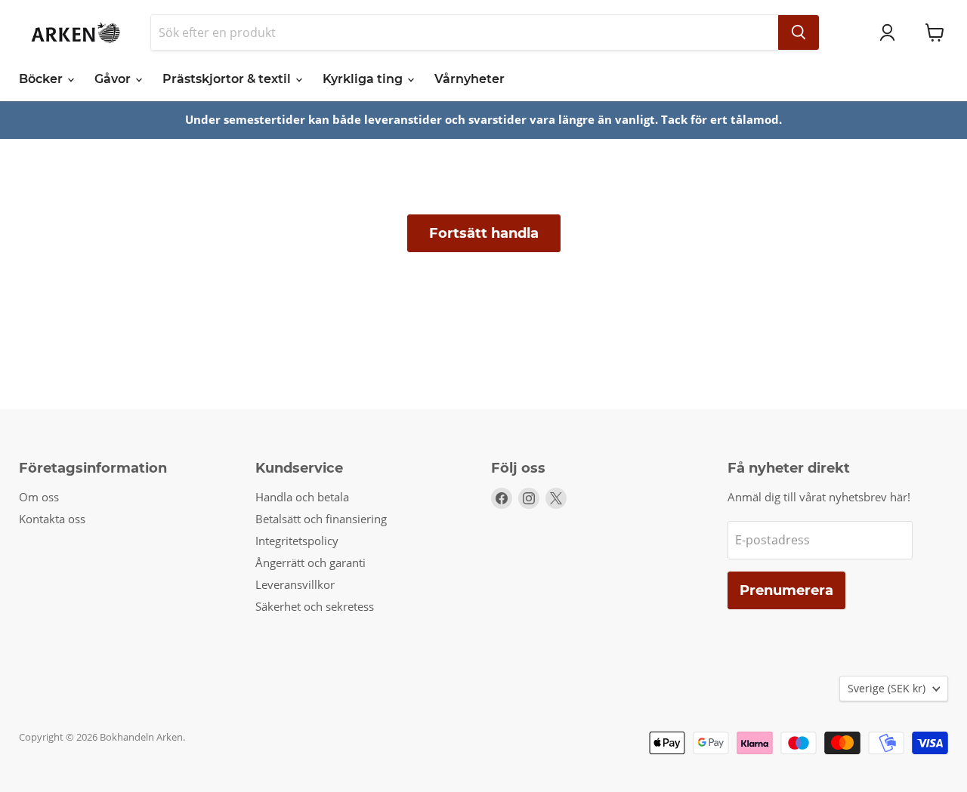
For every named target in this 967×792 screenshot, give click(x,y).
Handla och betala (302, 496)
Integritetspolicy (296, 540)
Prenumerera (786, 590)
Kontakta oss (52, 518)
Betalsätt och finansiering (321, 518)
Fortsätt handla (484, 233)
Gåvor (114, 79)
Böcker (42, 79)
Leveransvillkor (295, 584)
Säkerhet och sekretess (314, 606)
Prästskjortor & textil (228, 79)
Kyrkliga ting (364, 79)
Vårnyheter (469, 79)
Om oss (39, 496)
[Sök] (798, 32)
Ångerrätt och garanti (310, 562)
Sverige (886, 688)
